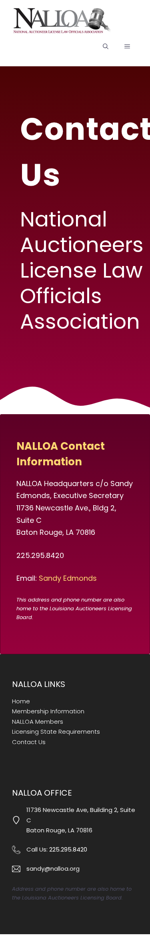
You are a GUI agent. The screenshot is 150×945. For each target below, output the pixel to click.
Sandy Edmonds (68, 578)
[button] (105, 46)
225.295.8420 (68, 849)
